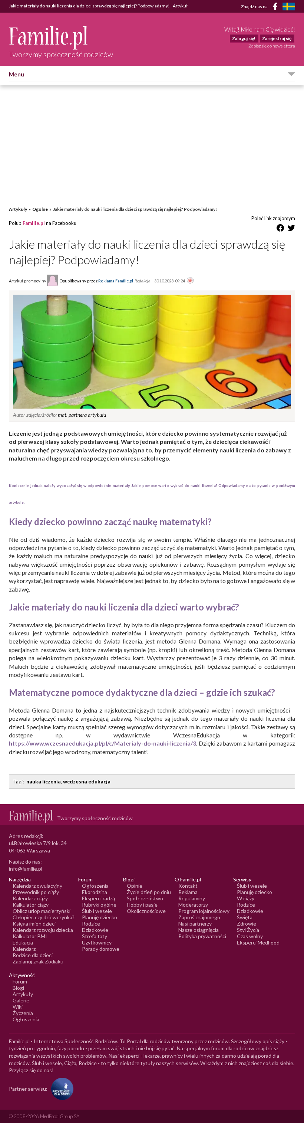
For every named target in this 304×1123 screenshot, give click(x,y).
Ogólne (40, 209)
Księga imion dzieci (34, 923)
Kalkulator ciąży (31, 904)
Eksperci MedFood (258, 942)
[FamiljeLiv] (288, 6)
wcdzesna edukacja (86, 781)
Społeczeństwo (145, 898)
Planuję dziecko (99, 917)
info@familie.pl (25, 868)
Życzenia (23, 1013)
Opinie (134, 886)
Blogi (18, 988)
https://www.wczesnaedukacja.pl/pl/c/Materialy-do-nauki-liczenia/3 (102, 743)
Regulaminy (191, 898)
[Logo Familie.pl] (61, 38)
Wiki (18, 1007)
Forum (20, 981)
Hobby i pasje (142, 904)
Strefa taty (94, 936)
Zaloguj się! (243, 38)
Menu (16, 74)
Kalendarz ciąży (30, 898)
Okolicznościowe (146, 911)
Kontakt (188, 886)
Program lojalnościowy (203, 911)
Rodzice (91, 923)
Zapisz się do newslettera (271, 46)
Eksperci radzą (98, 898)
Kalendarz (24, 949)
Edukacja (23, 942)
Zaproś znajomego (199, 917)
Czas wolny (250, 936)
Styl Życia (248, 930)
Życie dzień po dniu (149, 892)
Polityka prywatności (202, 936)
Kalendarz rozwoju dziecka (43, 930)
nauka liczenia (43, 781)
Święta (244, 917)
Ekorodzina (94, 892)
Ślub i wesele (97, 911)
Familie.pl (34, 223)
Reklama (188, 892)
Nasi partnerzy (195, 923)
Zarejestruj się (276, 38)
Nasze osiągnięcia (198, 930)
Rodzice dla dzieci (33, 955)
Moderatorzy (193, 904)
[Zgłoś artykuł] (190, 281)
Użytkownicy (97, 942)
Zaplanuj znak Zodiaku (38, 961)
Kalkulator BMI (30, 936)
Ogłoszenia (95, 886)
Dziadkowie (95, 930)
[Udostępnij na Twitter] (291, 229)
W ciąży (245, 898)
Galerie (21, 1000)
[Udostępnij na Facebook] (280, 229)
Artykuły (18, 209)
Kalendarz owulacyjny (37, 886)
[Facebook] (276, 7)
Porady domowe (100, 949)
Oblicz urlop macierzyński (41, 911)
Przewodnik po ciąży (36, 892)
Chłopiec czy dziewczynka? (44, 917)
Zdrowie (246, 923)
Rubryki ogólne (99, 904)
